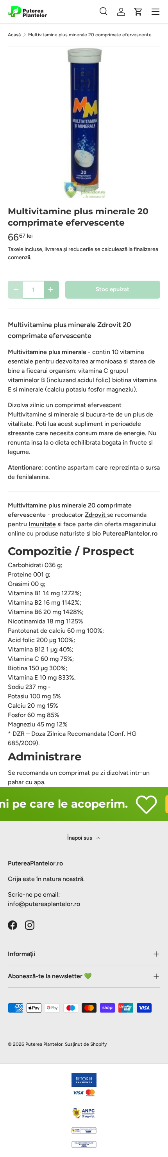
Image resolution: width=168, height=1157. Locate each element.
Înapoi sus (80, 838)
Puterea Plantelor (44, 1044)
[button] (138, 11)
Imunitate (42, 524)
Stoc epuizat (112, 289)
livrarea (53, 249)
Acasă (14, 34)
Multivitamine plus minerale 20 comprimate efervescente (90, 34)
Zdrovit (96, 514)
